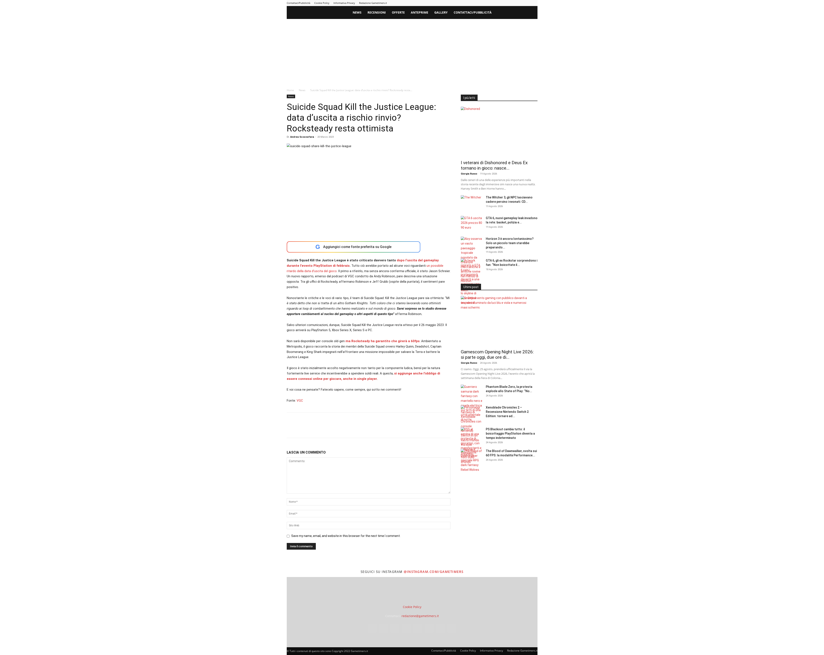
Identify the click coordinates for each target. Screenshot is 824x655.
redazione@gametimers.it (420, 616)
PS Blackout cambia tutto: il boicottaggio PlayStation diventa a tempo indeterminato (510, 433)
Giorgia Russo (469, 173)
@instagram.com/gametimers (434, 571)
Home (290, 90)
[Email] (340, 429)
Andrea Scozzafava (302, 137)
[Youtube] (534, 3)
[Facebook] (484, 3)
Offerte (398, 12)
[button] (532, 13)
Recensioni (377, 12)
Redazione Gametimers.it (373, 3)
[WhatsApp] (320, 429)
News (357, 12)
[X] (527, 3)
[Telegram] (513, 3)
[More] (360, 429)
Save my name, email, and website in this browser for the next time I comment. (345, 536)
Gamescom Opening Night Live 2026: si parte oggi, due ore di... (497, 354)
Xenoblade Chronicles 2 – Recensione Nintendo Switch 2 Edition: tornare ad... (507, 412)
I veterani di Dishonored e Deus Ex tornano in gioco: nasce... (494, 165)
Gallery (441, 12)
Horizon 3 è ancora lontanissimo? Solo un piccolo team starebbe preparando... (510, 243)
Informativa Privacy (344, 3)
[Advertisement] (412, 51)
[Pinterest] (506, 3)
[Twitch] (520, 3)
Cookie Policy (321, 3)
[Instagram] (491, 3)
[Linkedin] (498, 3)
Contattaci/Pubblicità (298, 3)
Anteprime (419, 12)
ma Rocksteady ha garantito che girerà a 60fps (383, 341)
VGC (300, 400)
